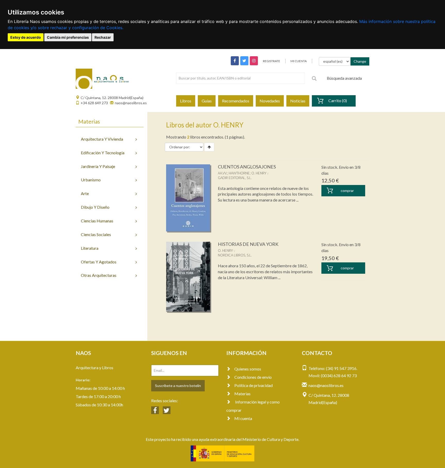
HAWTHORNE (239, 173)
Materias (242, 393)
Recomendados (235, 100)
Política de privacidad (253, 385)
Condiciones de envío (253, 377)
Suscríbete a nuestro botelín (178, 385)
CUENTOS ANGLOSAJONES (247, 167)
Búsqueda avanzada (344, 78)
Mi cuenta (243, 418)
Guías (207, 100)
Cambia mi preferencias (68, 37)
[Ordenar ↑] (209, 147)
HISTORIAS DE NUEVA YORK (248, 244)
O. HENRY (258, 173)
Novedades (270, 100)
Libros (185, 100)
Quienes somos (247, 368)
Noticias (297, 100)
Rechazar (103, 37)
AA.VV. (222, 173)
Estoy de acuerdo (25, 37)
